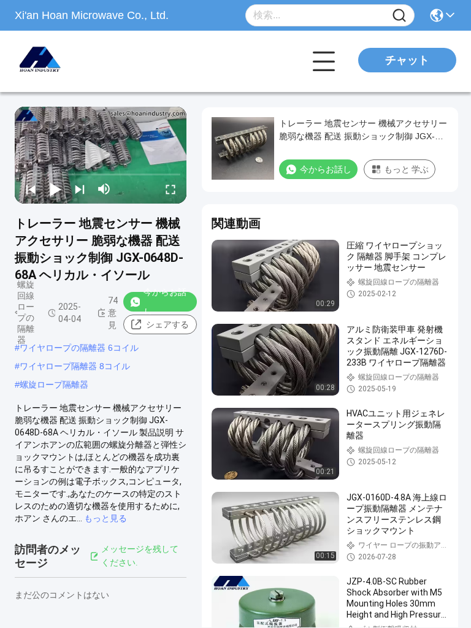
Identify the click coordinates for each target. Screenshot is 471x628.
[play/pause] (55, 189)
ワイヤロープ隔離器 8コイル (75, 366)
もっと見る (105, 518)
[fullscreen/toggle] (170, 189)
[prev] (30, 189)
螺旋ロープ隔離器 (54, 384)
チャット (407, 60)
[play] (100, 155)
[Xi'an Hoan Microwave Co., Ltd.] (82, 61)
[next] (79, 189)
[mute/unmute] (104, 189)
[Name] (399, 15)
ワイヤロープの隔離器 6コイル (79, 348)
